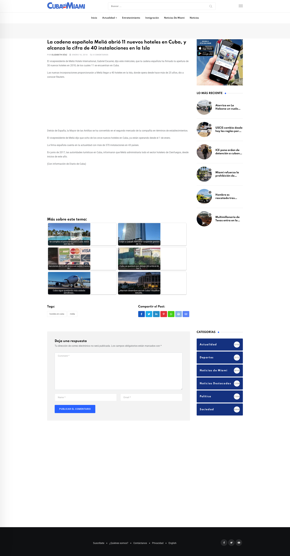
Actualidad (108, 18)
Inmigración (152, 18)
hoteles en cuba (57, 314)
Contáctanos (140, 544)
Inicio (94, 18)
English (172, 544)
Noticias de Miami (174, 18)
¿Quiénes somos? (118, 544)
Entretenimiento (131, 18)
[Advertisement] (118, 104)
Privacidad (157, 544)
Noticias (194, 18)
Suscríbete (98, 544)
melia (72, 314)
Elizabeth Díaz (59, 55)
